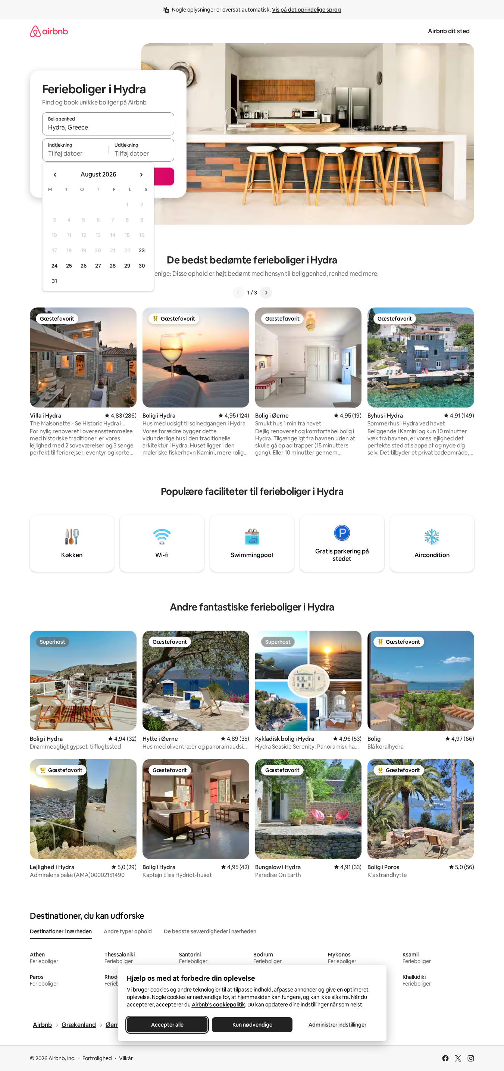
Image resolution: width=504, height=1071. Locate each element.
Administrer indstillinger (337, 1024)
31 (54, 281)
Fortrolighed (97, 1058)
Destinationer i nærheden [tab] (61, 931)
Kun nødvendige (252, 1024)
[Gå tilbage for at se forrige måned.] (55, 174)
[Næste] (266, 293)
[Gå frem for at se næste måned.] (141, 174)
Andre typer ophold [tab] (128, 931)
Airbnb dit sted (449, 31)
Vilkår (126, 1058)
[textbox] (75, 153)
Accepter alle (167, 1024)
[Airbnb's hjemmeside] (49, 31)
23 (142, 250)
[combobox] (108, 127)
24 (54, 265)
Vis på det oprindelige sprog (306, 9)
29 (127, 265)
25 (69, 265)
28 (113, 265)
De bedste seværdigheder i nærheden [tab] (210, 931)
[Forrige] (238, 293)
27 (98, 265)
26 (84, 265)
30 (142, 265)
